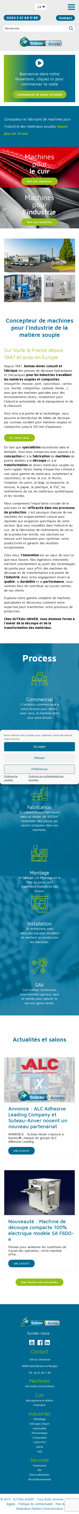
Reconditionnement (39, 1479)
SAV (39, 1470)
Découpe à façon (39, 1424)
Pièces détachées (39, 1474)
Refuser (39, 758)
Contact (65, 18)
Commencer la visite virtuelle (39, 94)
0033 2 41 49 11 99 (22, 18)
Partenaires (39, 1465)
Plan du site (63, 1504)
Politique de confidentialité (35, 1504)
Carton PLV (39, 1442)
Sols (39, 1451)
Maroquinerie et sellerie (39, 1400)
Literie (39, 1447)
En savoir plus (19, 437)
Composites (40, 1437)
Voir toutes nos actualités (39, 1282)
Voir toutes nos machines (39, 1386)
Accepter (40, 746)
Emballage (40, 1419)
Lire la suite (21, 1150)
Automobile (39, 1428)
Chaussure (39, 1405)
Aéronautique (39, 1433)
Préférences (39, 769)
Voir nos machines (39, 181)
